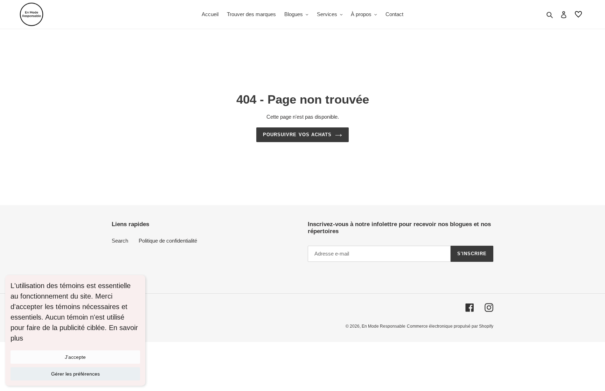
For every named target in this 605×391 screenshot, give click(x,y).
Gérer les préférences (75, 374)
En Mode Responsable (383, 326)
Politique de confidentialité (168, 241)
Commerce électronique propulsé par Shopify (450, 326)
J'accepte (75, 357)
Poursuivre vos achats (297, 134)
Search (120, 241)
